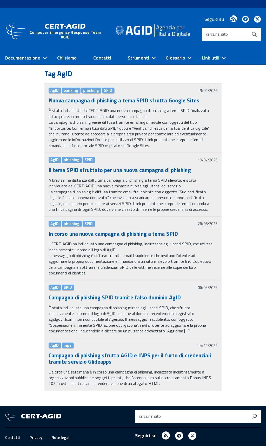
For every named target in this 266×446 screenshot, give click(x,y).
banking (71, 90)
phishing (91, 90)
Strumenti (138, 57)
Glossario (175, 57)
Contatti (102, 57)
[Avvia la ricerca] (254, 34)
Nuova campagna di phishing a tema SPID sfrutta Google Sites (124, 100)
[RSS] (233, 19)
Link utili (211, 57)
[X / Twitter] (257, 19)
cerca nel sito (217, 34)
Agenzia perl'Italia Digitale (173, 30)
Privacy (36, 438)
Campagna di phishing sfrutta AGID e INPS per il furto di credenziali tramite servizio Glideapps (130, 358)
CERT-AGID (65, 31)
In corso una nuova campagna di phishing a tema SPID (113, 233)
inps (67, 345)
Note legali (60, 438)
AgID (54, 90)
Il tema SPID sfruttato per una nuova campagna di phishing (120, 170)
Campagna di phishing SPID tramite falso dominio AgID (115, 297)
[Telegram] (245, 19)
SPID (108, 90)
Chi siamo (67, 57)
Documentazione (23, 57)
